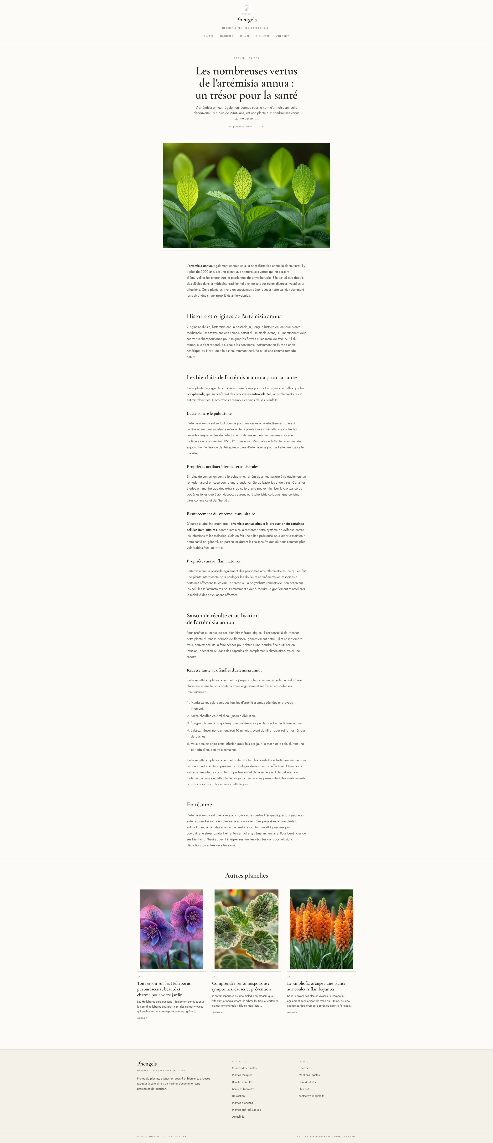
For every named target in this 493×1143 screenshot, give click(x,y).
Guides (209, 36)
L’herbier (283, 36)
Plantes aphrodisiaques (246, 1110)
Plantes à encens (242, 1103)
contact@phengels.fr (311, 1096)
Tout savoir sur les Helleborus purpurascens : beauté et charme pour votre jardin (163, 989)
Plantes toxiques (242, 1075)
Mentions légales (309, 1075)
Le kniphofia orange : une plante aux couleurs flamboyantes (316, 986)
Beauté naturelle (242, 1082)
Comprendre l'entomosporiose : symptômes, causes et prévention (241, 986)
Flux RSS (304, 1089)
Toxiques (226, 36)
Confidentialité (308, 1082)
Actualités (238, 1117)
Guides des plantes (244, 1068)
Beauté (245, 36)
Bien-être (263, 36)
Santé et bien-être (243, 1089)
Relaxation (238, 1096)
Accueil (240, 58)
